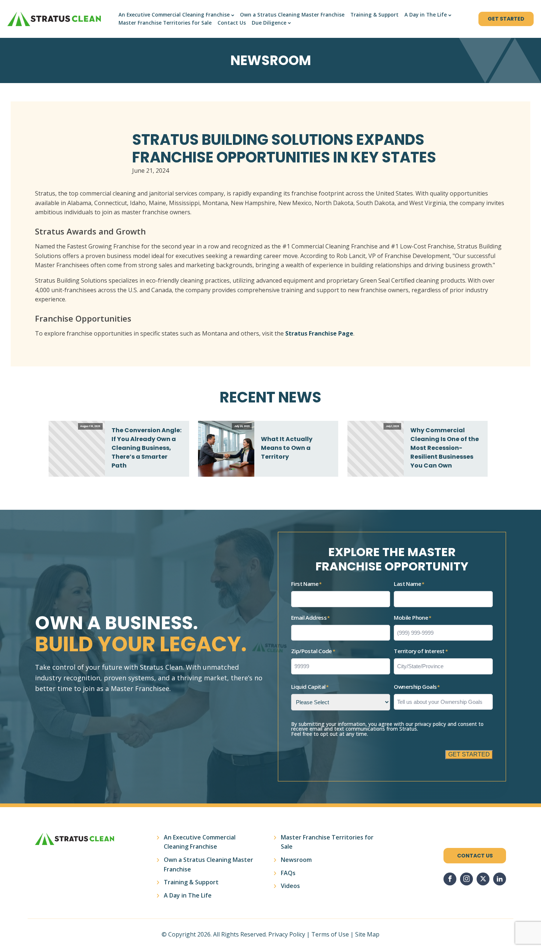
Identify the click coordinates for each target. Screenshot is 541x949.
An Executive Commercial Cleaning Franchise (174, 14)
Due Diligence (269, 22)
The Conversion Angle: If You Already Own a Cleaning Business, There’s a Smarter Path (146, 448)
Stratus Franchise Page (319, 333)
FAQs (288, 873)
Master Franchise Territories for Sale (165, 22)
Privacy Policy (286, 934)
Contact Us (232, 22)
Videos (290, 886)
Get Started (469, 754)
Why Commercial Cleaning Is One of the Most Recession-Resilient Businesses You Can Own (444, 448)
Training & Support (374, 14)
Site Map (367, 934)
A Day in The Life (425, 14)
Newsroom (296, 860)
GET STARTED (506, 18)
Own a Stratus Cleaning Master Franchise (292, 14)
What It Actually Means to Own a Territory (286, 448)
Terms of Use (330, 934)
